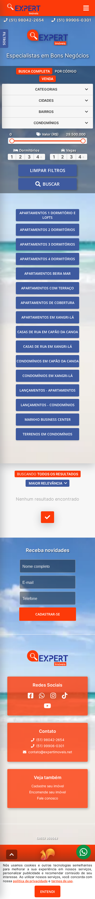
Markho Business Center (48, 419)
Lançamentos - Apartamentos (47, 390)
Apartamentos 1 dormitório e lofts (47, 215)
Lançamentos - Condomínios (48, 405)
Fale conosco (47, 798)
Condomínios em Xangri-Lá (47, 375)
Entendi (47, 891)
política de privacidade (30, 881)
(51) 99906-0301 (74, 20)
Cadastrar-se (47, 614)
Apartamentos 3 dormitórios (47, 244)
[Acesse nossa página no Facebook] (30, 695)
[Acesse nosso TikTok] (64, 695)
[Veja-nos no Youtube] (47, 706)
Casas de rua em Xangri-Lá (47, 346)
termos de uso (62, 881)
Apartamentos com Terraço (47, 288)
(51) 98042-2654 (26, 20)
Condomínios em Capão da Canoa (48, 361)
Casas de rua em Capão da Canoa (47, 332)
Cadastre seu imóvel (47, 786)
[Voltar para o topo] (11, 854)
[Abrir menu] (86, 8)
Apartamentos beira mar (47, 273)
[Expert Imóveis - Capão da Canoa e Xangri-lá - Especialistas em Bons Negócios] (47, 37)
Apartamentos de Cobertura (47, 302)
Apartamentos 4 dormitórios (47, 259)
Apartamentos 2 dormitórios (47, 229)
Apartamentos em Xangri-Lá (47, 317)
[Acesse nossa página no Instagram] (53, 695)
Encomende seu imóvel (47, 792)
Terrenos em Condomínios (47, 434)
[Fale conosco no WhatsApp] (42, 695)
